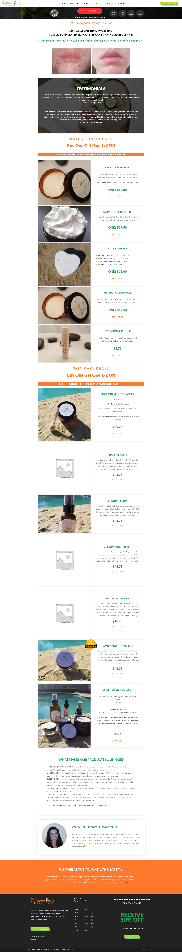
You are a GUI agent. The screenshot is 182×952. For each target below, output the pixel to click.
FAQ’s (95, 3)
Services (73, 3)
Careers (145, 949)
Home (63, 3)
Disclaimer (151, 949)
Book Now (121, 3)
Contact (85, 3)
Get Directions (107, 3)
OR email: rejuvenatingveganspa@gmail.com (90, 17)
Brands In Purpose (67, 950)
